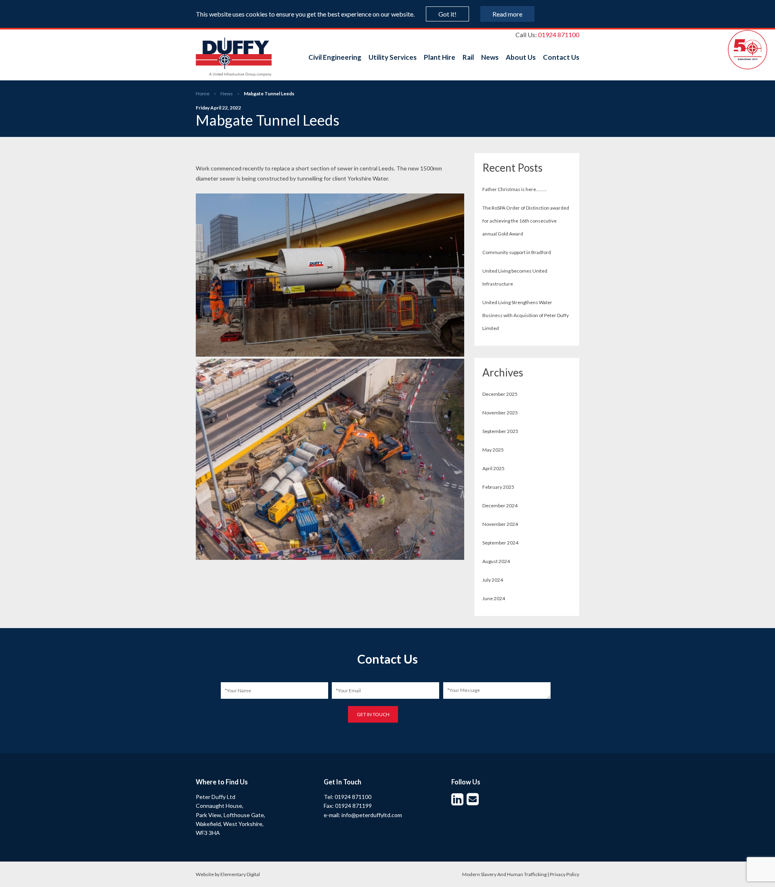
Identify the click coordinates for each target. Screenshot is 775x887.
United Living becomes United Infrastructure (514, 277)
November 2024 (500, 524)
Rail (468, 57)
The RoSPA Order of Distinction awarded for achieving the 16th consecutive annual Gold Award (525, 221)
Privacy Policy (564, 874)
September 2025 (500, 431)
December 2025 (499, 394)
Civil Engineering (334, 57)
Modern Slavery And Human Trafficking (504, 874)
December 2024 (499, 505)
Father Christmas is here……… (514, 189)
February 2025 (498, 487)
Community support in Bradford (516, 252)
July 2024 (492, 580)
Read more (507, 14)
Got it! (447, 14)
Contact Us (561, 57)
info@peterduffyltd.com (371, 814)
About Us (521, 57)
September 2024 (500, 543)
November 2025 (500, 413)
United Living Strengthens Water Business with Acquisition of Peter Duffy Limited (525, 315)
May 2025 (493, 450)
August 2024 (496, 561)
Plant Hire (439, 57)
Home (202, 93)
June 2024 (493, 598)
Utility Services (393, 57)
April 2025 (493, 468)
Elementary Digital (240, 874)
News (490, 57)
